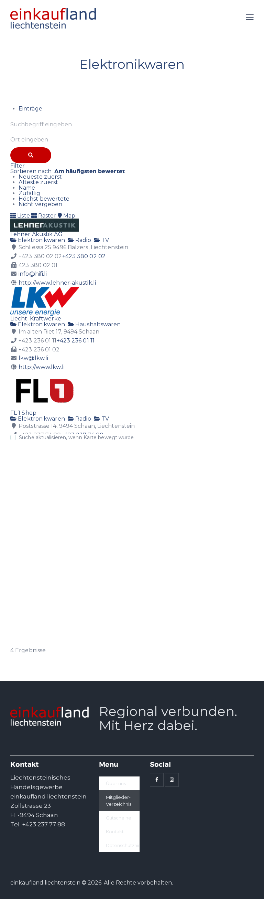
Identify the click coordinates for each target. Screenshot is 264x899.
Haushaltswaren (97, 324)
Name (27, 187)
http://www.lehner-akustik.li (57, 282)
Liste (23, 215)
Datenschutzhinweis (123, 845)
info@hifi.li (33, 274)
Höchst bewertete (44, 198)
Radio (82, 240)
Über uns (116, 783)
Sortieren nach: (67, 171)
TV (104, 240)
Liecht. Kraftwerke (35, 318)
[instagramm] (172, 780)
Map (68, 215)
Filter (17, 165)
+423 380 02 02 (84, 256)
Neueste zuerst (40, 176)
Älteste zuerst (38, 182)
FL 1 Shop (23, 413)
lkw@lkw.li (33, 358)
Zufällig (29, 193)
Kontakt (115, 831)
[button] (250, 17)
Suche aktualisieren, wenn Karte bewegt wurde (76, 437)
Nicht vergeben (40, 204)
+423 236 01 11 (76, 340)
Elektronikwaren (40, 240)
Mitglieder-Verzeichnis (118, 800)
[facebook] (157, 780)
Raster (46, 215)
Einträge (30, 108)
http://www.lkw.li (42, 367)
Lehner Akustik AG (36, 234)
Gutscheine (118, 818)
